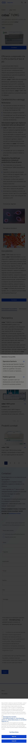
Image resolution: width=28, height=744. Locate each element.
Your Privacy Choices (14, 732)
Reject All (14, 736)
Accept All (14, 741)
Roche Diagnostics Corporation (9, 717)
